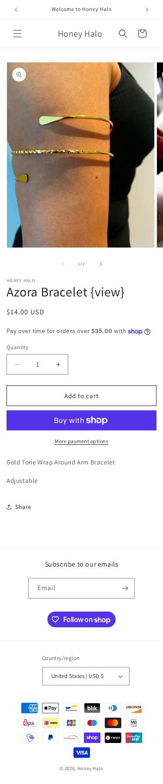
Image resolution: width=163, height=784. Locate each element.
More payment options (81, 441)
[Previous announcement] (16, 9)
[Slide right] (100, 264)
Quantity (17, 347)
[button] (17, 33)
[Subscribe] (124, 588)
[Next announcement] (146, 9)
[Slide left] (62, 264)
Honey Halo (90, 768)
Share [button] (23, 507)
